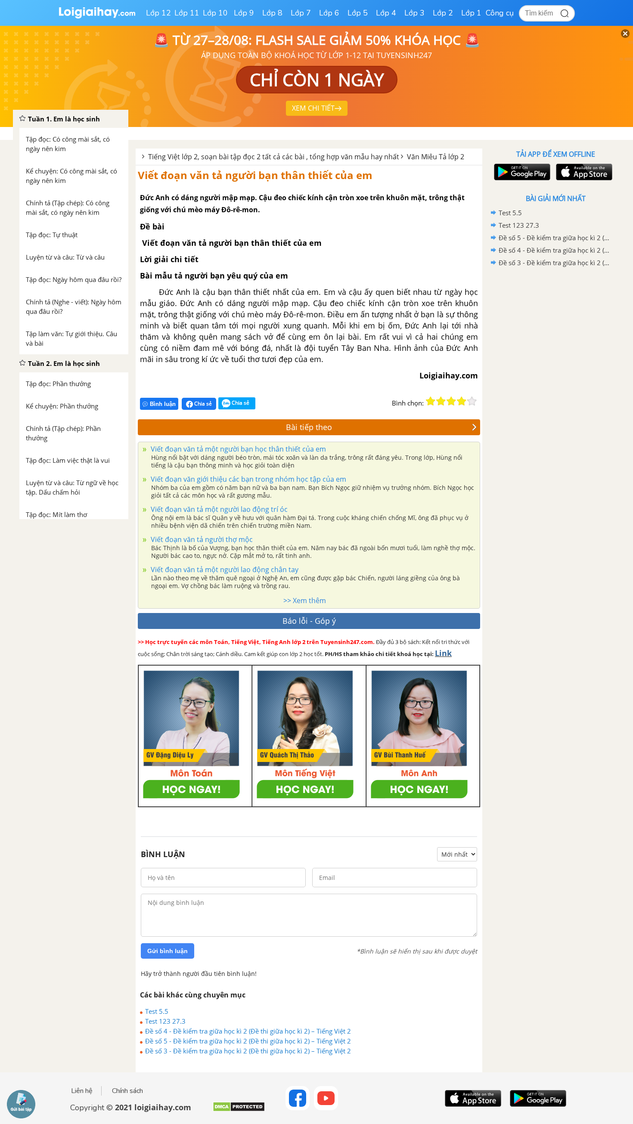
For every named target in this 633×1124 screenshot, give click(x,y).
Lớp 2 (443, 13)
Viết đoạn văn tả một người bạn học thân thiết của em (237, 449)
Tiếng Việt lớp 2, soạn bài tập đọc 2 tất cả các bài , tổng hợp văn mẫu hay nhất (273, 156)
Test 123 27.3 (165, 1021)
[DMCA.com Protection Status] (239, 1110)
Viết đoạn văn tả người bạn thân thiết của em (255, 175)
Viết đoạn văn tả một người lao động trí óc (218, 509)
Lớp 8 (272, 13)
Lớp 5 (358, 13)
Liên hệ (82, 1091)
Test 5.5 (156, 1011)
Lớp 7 (301, 13)
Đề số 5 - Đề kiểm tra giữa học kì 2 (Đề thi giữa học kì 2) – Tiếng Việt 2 (248, 1041)
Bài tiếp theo (309, 427)
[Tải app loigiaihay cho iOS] (583, 172)
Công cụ (500, 13)
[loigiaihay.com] (97, 16)
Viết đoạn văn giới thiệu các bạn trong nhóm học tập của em (247, 479)
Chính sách (127, 1091)
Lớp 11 (186, 13)
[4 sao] (461, 401)
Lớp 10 (215, 13)
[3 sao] (451, 401)
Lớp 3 (414, 13)
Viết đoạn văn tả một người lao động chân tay (223, 569)
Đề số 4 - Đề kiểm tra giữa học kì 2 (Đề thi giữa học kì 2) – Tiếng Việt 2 (248, 1031)
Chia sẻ (202, 403)
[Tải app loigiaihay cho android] (521, 172)
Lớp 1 (471, 13)
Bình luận (163, 404)
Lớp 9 (244, 13)
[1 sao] (430, 401)
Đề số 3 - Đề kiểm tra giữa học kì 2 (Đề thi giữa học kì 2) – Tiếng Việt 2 (248, 1051)
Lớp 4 (386, 13)
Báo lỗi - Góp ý (309, 621)
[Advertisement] (555, 406)
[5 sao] (472, 401)
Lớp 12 (158, 13)
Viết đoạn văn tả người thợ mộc (201, 539)
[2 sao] (441, 401)
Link (443, 653)
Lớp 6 (329, 13)
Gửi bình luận (167, 951)
